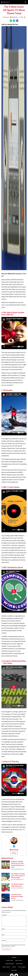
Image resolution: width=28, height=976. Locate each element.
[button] (2, 2)
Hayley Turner (9, 960)
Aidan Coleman (6, 967)
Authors (14, 957)
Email (3, 934)
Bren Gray (14, 849)
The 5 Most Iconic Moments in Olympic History (17, 896)
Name (3, 928)
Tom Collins (14, 970)
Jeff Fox (14, 967)
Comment (4, 915)
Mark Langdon (21, 967)
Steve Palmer (19, 963)
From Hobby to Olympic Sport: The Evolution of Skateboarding (18, 875)
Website (3, 940)
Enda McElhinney (9, 963)
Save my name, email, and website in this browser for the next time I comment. (13, 945)
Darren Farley (18, 960)
